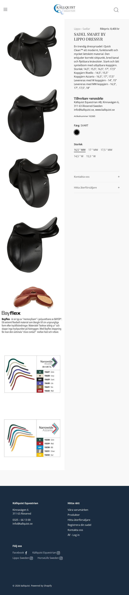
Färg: (81, 125)
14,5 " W (78, 156)
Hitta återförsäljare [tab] (85, 187)
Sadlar (86, 28)
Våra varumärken (78, 510)
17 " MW (93, 149)
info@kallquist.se (23, 523)
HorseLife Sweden (48, 558)
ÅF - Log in (74, 535)
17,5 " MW (106, 149)
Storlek (78, 144)
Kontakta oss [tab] (82, 176)
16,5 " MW (80, 149)
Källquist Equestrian (44, 552)
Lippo (77, 28)
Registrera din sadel (79, 525)
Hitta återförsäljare (79, 520)
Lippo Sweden (21, 558)
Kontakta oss (75, 530)
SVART (76, 132)
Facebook (19, 552)
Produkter (74, 515)
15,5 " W (91, 156)
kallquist (25, 585)
